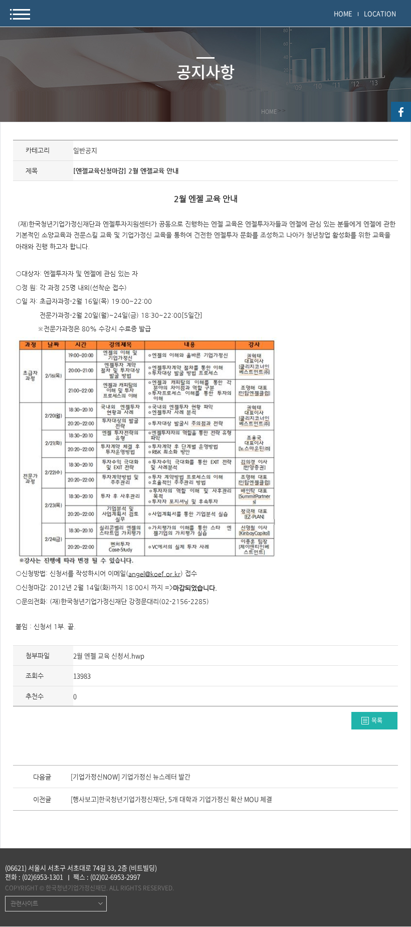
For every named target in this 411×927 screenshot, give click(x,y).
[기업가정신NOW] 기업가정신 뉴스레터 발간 (130, 777)
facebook (401, 112)
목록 (376, 720)
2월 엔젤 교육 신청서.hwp (108, 655)
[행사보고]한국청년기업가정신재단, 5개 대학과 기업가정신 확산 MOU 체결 (171, 800)
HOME (343, 13)
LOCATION (380, 13)
